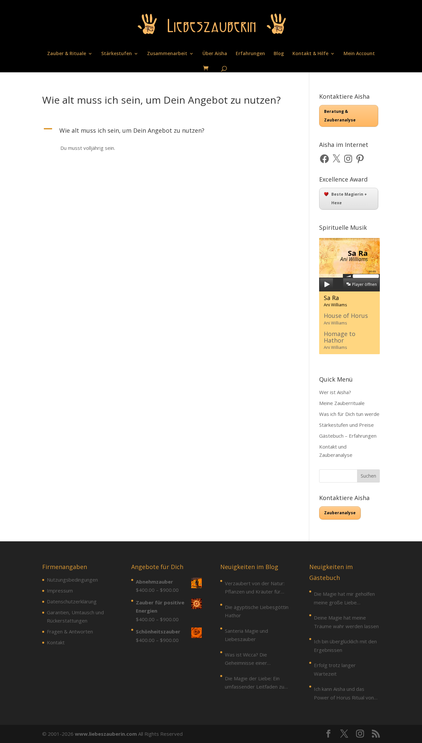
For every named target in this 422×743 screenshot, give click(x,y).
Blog (279, 53)
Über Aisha (214, 53)
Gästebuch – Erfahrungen (348, 435)
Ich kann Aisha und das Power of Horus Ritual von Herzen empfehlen (344, 694)
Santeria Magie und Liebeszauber (246, 635)
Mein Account (359, 53)
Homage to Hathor (339, 340)
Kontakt (56, 642)
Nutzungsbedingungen (72, 579)
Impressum (60, 590)
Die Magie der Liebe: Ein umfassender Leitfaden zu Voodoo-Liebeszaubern (254, 683)
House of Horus (346, 319)
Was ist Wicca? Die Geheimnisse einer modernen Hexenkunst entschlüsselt (251, 659)
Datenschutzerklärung (72, 601)
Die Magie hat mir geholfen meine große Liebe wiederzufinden (344, 599)
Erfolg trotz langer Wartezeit (335, 669)
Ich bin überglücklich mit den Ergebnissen (345, 645)
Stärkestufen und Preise (346, 425)
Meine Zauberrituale (342, 403)
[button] (166, 132)
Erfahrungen (250, 53)
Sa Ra (335, 301)
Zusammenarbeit (167, 53)
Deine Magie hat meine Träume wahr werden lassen (346, 621)
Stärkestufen (116, 53)
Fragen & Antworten (70, 631)
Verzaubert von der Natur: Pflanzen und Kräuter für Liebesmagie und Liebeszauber (255, 588)
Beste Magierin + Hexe (349, 198)
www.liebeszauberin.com (106, 733)
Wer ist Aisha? (335, 392)
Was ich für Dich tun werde (349, 414)
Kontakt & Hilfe (310, 53)
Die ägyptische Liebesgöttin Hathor (256, 611)
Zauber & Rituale (66, 53)
